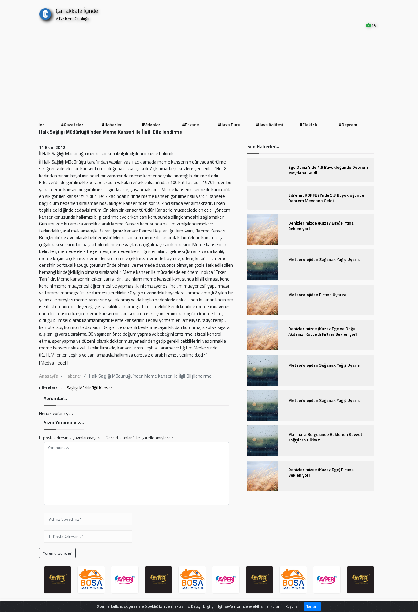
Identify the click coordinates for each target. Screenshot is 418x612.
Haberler (73, 376)
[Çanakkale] (45, 12)
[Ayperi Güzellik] (57, 580)
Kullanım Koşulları (285, 606)
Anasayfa (48, 376)
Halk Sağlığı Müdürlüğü (78, 387)
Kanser (105, 387)
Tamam (312, 606)
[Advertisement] (209, 74)
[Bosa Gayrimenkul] (91, 580)
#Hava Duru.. (228, 124)
